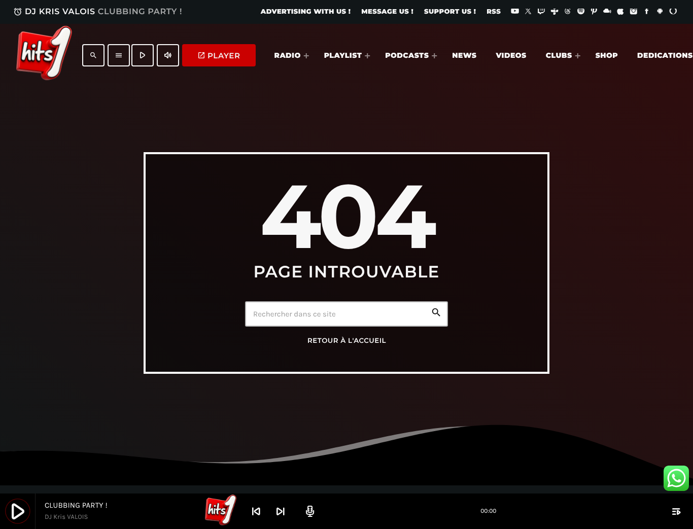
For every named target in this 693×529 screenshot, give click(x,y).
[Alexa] (673, 12)
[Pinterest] (594, 12)
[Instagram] (634, 12)
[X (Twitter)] (528, 12)
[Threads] (568, 12)
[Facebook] (647, 12)
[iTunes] (620, 12)
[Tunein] (554, 12)
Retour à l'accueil (346, 341)
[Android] (660, 12)
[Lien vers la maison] (44, 55)
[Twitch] (541, 12)
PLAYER (218, 55)
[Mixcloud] (607, 12)
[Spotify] (581, 12)
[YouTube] (515, 12)
